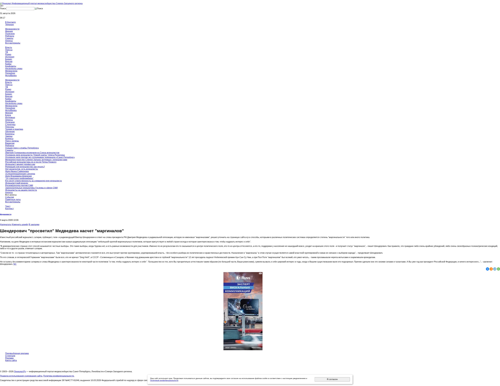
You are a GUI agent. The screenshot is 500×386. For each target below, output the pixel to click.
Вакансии (9, 143)
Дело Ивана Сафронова (17, 171)
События (9, 197)
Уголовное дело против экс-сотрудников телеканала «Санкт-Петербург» (40, 157)
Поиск (3, 8)
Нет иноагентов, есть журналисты (21, 169)
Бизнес (8, 59)
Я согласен (332, 379)
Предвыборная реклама (17, 353)
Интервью (10, 117)
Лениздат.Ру (20, 371)
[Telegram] (494, 269)
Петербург (10, 73)
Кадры (8, 64)
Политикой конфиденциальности (164, 380)
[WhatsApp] (498, 269)
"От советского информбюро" (19, 178)
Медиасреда (11, 71)
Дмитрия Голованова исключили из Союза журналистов (32, 153)
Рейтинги (9, 36)
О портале (10, 356)
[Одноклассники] (491, 269)
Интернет (9, 57)
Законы (8, 136)
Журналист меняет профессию (20, 164)
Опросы (9, 120)
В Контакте (10, 22)
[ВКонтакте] (487, 269)
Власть (8, 47)
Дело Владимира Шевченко (18, 176)
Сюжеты (9, 38)
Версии (8, 61)
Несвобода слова (13, 68)
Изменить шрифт (20, 224)
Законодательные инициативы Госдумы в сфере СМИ (31, 188)
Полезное (10, 34)
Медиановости (12, 29)
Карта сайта (11, 360)
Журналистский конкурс (16, 183)
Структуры (10, 124)
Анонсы (9, 41)
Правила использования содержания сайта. (21, 376)
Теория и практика (14, 129)
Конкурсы (9, 134)
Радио (8, 54)
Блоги (8, 115)
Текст (7, 206)
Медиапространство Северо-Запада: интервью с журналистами (36, 160)
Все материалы (12, 43)
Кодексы (9, 138)
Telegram (9, 24)
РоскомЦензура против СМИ (19, 185)
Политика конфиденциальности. (58, 376)
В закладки (34, 224)
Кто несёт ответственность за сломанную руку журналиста (33, 181)
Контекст (9, 209)
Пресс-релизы (12, 141)
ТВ (6, 52)
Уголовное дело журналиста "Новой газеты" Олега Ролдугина (35, 155)
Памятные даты (13, 199)
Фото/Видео (11, 75)
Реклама (9, 358)
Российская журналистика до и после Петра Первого (30, 162)
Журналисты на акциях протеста (21, 190)
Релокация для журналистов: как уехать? (25, 167)
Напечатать (5, 224)
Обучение (10, 131)
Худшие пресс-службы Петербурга (22, 148)
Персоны (9, 127)
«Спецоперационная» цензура (20, 174)
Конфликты (10, 66)
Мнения (9, 31)
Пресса (8, 50)
